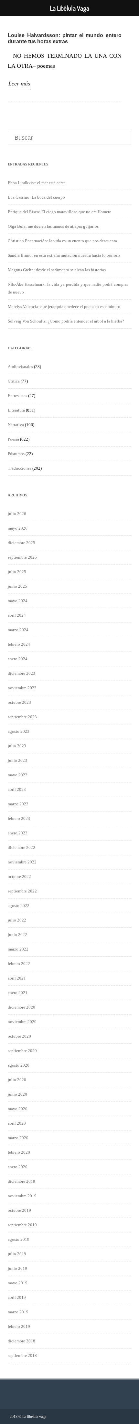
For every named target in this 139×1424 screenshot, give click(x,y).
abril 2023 (17, 789)
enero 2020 (17, 1166)
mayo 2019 (17, 1282)
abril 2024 (17, 615)
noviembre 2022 (22, 862)
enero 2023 (17, 833)
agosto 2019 (18, 1239)
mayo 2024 (17, 600)
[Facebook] (124, 1416)
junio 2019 (17, 1268)
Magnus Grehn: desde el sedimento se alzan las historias (57, 269)
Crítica (14, 381)
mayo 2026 (17, 528)
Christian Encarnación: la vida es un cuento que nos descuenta (62, 240)
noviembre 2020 (22, 1021)
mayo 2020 (17, 1108)
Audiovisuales (20, 366)
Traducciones (19, 468)
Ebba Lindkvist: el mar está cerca (37, 182)
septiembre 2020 (22, 1050)
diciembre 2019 (21, 1181)
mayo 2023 (17, 774)
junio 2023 (17, 760)
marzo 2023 (18, 804)
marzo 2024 (18, 629)
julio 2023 (17, 745)
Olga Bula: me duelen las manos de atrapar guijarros (53, 226)
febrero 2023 (19, 818)
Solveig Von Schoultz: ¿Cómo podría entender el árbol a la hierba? (66, 321)
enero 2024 (17, 658)
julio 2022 (17, 920)
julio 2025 (17, 571)
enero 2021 (17, 992)
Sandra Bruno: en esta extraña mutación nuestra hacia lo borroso (64, 255)
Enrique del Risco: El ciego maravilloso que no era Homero (60, 211)
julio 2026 (17, 513)
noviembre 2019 (22, 1195)
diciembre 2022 (21, 847)
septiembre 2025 (22, 557)
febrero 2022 (19, 963)
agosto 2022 (18, 905)
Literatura (16, 410)
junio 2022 (17, 934)
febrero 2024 (19, 644)
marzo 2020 (18, 1137)
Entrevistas (17, 395)
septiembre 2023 (22, 716)
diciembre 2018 (21, 1341)
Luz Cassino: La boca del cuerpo (36, 197)
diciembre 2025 (21, 542)
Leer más (19, 83)
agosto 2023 (18, 731)
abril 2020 (17, 1123)
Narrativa (16, 424)
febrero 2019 (19, 1326)
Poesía (13, 439)
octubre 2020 (19, 1036)
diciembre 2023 (21, 673)
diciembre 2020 (21, 1007)
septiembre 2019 (22, 1224)
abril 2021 (17, 978)
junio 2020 (17, 1094)
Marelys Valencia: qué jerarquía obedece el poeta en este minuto (64, 306)
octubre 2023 (19, 702)
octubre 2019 (19, 1210)
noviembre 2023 (22, 687)
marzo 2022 (18, 949)
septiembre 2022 (22, 891)
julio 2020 (17, 1079)
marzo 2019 (18, 1311)
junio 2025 (17, 586)
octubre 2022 (19, 876)
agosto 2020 (18, 1065)
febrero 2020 (19, 1152)
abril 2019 (17, 1297)
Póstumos (16, 453)
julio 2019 (17, 1253)
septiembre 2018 (22, 1355)
